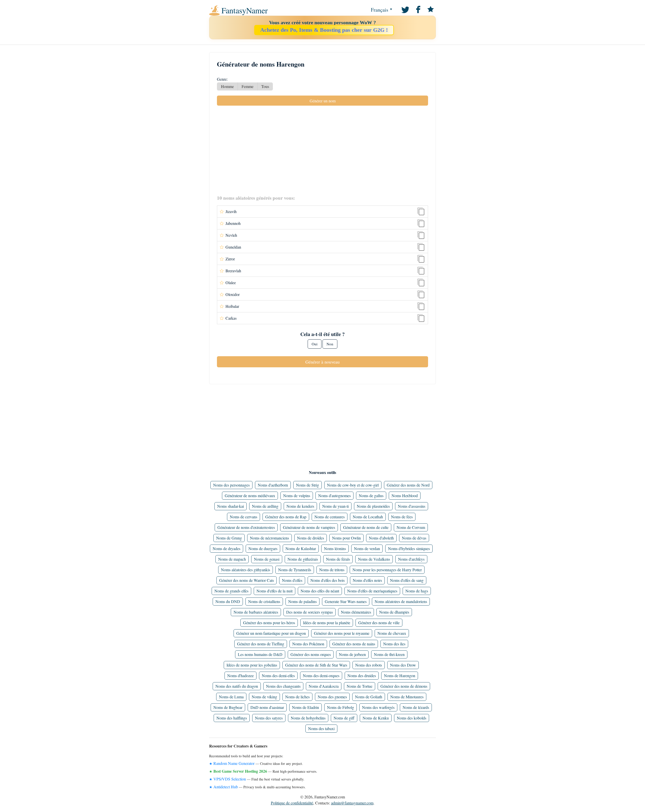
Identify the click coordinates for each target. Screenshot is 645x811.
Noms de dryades (226, 548)
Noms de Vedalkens (374, 559)
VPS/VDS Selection (229, 779)
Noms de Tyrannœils (294, 569)
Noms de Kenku (376, 717)
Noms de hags (416, 590)
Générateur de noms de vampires (309, 527)
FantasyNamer (244, 10)
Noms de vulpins (296, 495)
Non (330, 343)
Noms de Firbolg (340, 707)
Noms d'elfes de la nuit (274, 590)
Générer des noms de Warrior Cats (246, 580)
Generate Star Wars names (346, 601)
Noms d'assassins (411, 506)
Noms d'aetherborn (273, 485)
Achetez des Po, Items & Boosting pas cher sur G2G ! (324, 30)
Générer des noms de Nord (408, 485)
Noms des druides (361, 675)
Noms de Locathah (368, 516)
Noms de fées (402, 516)
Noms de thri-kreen (389, 654)
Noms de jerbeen (352, 654)
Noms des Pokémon (308, 643)
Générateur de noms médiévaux (250, 495)
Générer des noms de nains (353, 643)
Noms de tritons (331, 569)
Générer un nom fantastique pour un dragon (271, 633)
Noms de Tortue (359, 686)
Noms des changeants (283, 686)
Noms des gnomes (332, 696)
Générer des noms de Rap (285, 516)
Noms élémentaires (356, 612)
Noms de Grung (229, 537)
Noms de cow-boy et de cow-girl (353, 485)
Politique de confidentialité (292, 802)
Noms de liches (297, 696)
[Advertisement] (322, 150)
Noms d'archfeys (411, 559)
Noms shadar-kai (230, 506)
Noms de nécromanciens (269, 537)
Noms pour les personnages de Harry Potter (387, 569)
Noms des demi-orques (321, 675)
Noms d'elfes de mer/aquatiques (372, 590)
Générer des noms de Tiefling (260, 643)
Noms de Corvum (411, 527)
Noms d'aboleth (381, 537)
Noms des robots (368, 665)
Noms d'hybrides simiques (409, 548)
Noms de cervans (243, 516)
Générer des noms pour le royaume (341, 633)
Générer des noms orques (311, 654)
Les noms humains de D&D (260, 654)
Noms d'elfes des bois (327, 580)
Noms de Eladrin (305, 707)
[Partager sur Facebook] (417, 9)
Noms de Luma (231, 696)
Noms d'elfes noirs (367, 580)
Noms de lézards (416, 707)
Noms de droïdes (310, 537)
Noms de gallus (371, 495)
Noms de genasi (266, 559)
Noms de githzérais (302, 559)
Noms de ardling (265, 506)
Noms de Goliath (368, 696)
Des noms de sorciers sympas (309, 612)
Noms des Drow (403, 665)
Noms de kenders (300, 506)
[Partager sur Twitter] (405, 9)
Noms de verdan (367, 548)
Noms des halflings (231, 717)
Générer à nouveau (322, 362)
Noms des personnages (231, 485)
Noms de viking (264, 696)
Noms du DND (227, 601)
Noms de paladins (302, 601)
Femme (247, 86)
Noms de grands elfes (231, 590)
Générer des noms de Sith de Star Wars (316, 665)
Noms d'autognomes (334, 495)
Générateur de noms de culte (366, 527)
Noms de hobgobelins (308, 717)
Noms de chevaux (391, 633)
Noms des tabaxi (321, 728)
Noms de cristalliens (264, 601)
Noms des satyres (269, 717)
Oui (314, 343)
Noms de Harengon (399, 675)
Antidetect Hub (225, 786)
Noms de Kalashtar (300, 548)
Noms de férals (338, 559)
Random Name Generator (233, 763)
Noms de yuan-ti (335, 506)
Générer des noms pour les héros (269, 622)
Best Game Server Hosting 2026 (240, 771)
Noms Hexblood (405, 495)
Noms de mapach (232, 559)
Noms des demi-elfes (278, 675)
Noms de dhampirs (394, 612)
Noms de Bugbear (227, 707)
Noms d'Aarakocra (324, 686)
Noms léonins (335, 548)
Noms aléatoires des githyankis (245, 569)
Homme (227, 86)
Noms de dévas (414, 537)
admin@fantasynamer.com (352, 802)
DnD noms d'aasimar (267, 707)
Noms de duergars (262, 548)
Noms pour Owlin (346, 537)
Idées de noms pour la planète (326, 622)
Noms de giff (344, 717)
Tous (265, 86)
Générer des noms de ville (379, 622)
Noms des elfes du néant (320, 590)
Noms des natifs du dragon (236, 686)
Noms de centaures (329, 516)
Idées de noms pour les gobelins (252, 665)
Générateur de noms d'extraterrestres (246, 527)
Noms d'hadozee (240, 675)
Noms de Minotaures (407, 696)
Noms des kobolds (411, 717)
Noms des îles (394, 643)
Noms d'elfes (292, 580)
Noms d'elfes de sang (407, 580)
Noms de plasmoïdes (373, 506)
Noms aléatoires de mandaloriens (401, 601)
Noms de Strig (307, 485)
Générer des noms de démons (403, 686)
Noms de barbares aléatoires (256, 612)
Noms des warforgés (378, 707)
